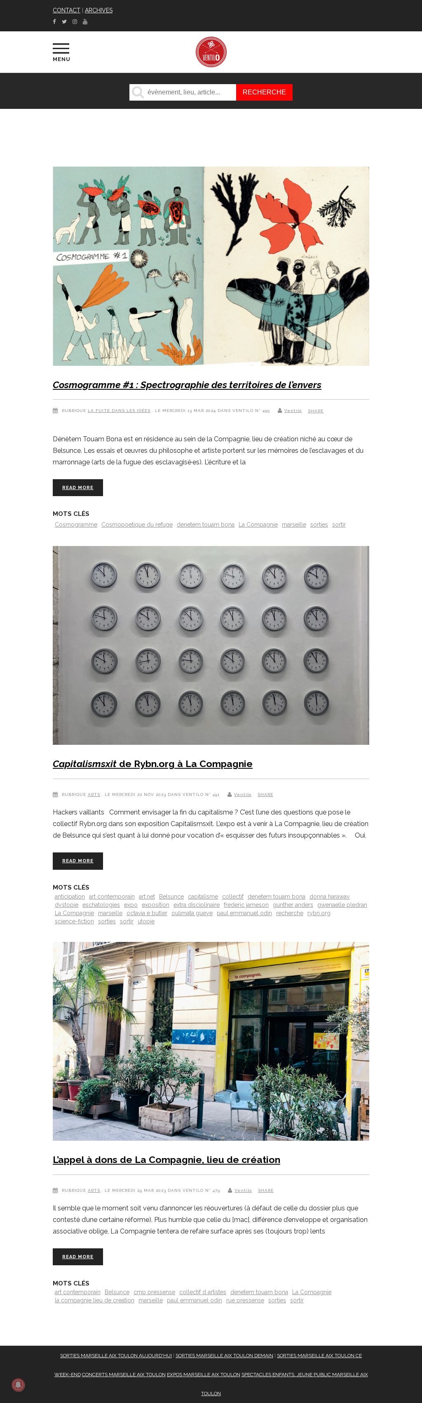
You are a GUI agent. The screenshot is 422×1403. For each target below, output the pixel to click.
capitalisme (203, 896)
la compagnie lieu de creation (94, 1300)
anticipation (70, 896)
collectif (233, 896)
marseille (294, 524)
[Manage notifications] (18, 1384)
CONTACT (66, 10)
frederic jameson (246, 905)
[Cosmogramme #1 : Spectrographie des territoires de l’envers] (211, 268)
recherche (289, 913)
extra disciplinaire (196, 905)
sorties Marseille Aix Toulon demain (224, 1355)
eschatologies (101, 905)
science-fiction (74, 921)
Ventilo (293, 410)
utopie (146, 921)
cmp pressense (154, 1292)
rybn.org (319, 913)
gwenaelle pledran (342, 905)
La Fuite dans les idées (119, 410)
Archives (99, 10)
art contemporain (112, 896)
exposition (155, 905)
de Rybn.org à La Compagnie (153, 763)
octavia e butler (147, 913)
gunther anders (293, 905)
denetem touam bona (205, 524)
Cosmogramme (76, 524)
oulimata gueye (192, 913)
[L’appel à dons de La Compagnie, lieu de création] (211, 1043)
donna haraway (329, 896)
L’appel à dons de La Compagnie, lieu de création (166, 1159)
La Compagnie (258, 524)
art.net (147, 896)
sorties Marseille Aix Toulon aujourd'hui (116, 1355)
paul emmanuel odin (244, 913)
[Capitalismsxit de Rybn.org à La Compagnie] (211, 647)
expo (131, 905)
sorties (319, 524)
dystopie (66, 905)
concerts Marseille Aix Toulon (124, 1374)
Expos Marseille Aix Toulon (203, 1374)
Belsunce (171, 896)
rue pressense (245, 1300)
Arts (94, 794)
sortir (339, 524)
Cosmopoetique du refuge (137, 524)
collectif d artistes (202, 1292)
